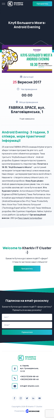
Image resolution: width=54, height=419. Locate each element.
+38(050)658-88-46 (29, 379)
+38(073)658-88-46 (29, 376)
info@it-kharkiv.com (29, 386)
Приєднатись (42, 3)
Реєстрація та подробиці (30, 218)
